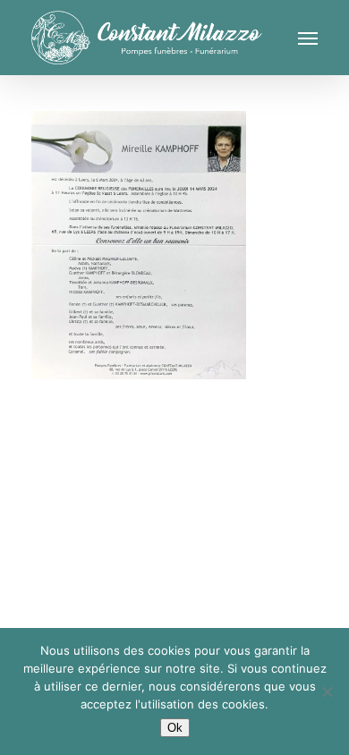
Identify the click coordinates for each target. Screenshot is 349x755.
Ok (175, 727)
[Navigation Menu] (308, 38)
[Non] (327, 691)
